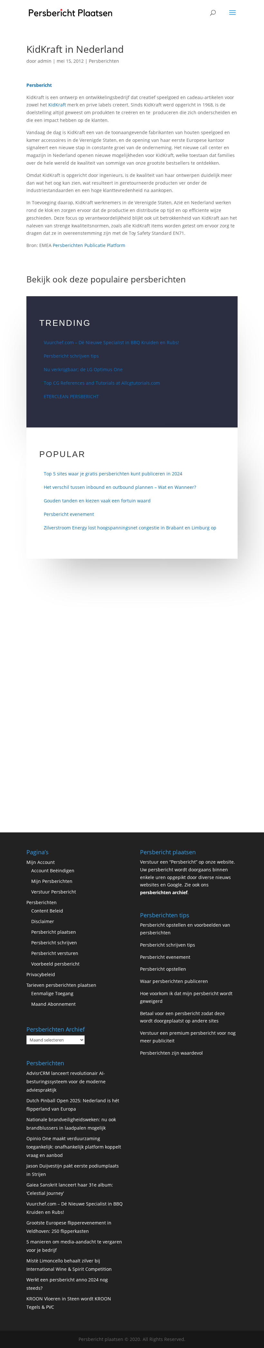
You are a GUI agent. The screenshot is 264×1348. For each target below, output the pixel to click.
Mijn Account (40, 862)
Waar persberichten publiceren (174, 981)
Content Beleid (47, 911)
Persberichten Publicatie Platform (89, 245)
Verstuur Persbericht (53, 892)
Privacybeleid (40, 974)
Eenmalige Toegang (52, 993)
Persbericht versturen (54, 953)
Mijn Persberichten (51, 881)
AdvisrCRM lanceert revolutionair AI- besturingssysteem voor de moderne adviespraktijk (66, 1081)
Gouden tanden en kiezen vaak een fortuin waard (97, 501)
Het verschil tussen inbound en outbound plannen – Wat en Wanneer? (120, 487)
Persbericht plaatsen (53, 932)
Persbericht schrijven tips (71, 356)
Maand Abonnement (53, 1004)
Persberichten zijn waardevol (171, 1053)
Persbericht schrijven (54, 943)
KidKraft (57, 105)
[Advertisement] (132, 641)
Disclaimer (42, 921)
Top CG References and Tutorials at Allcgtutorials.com (102, 383)
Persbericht (39, 85)
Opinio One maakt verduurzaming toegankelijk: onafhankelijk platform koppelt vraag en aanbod (73, 1146)
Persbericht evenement (69, 514)
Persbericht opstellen (163, 969)
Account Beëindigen (52, 870)
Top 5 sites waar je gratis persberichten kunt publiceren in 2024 (113, 474)
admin (45, 61)
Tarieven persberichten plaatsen (61, 985)
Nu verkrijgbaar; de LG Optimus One (83, 369)
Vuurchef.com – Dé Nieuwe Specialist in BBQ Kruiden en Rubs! (111, 342)
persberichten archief (163, 892)
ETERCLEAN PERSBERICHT (71, 396)
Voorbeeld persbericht (55, 964)
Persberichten (104, 61)
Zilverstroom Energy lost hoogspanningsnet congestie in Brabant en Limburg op (130, 528)
